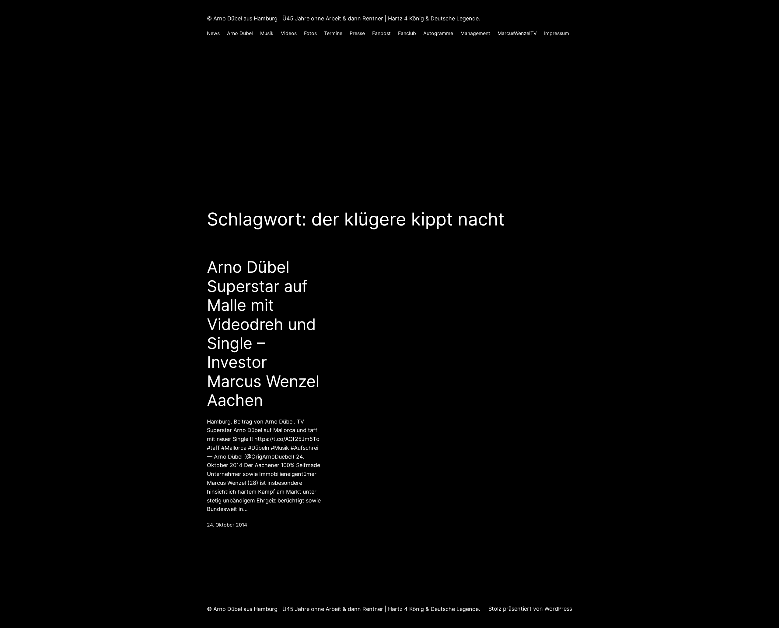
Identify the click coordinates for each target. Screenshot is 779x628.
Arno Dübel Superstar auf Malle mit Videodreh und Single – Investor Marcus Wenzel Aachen (263, 334)
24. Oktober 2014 (227, 525)
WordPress (558, 608)
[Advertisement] (389, 109)
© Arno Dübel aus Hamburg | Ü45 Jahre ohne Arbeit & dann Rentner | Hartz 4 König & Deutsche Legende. (343, 18)
